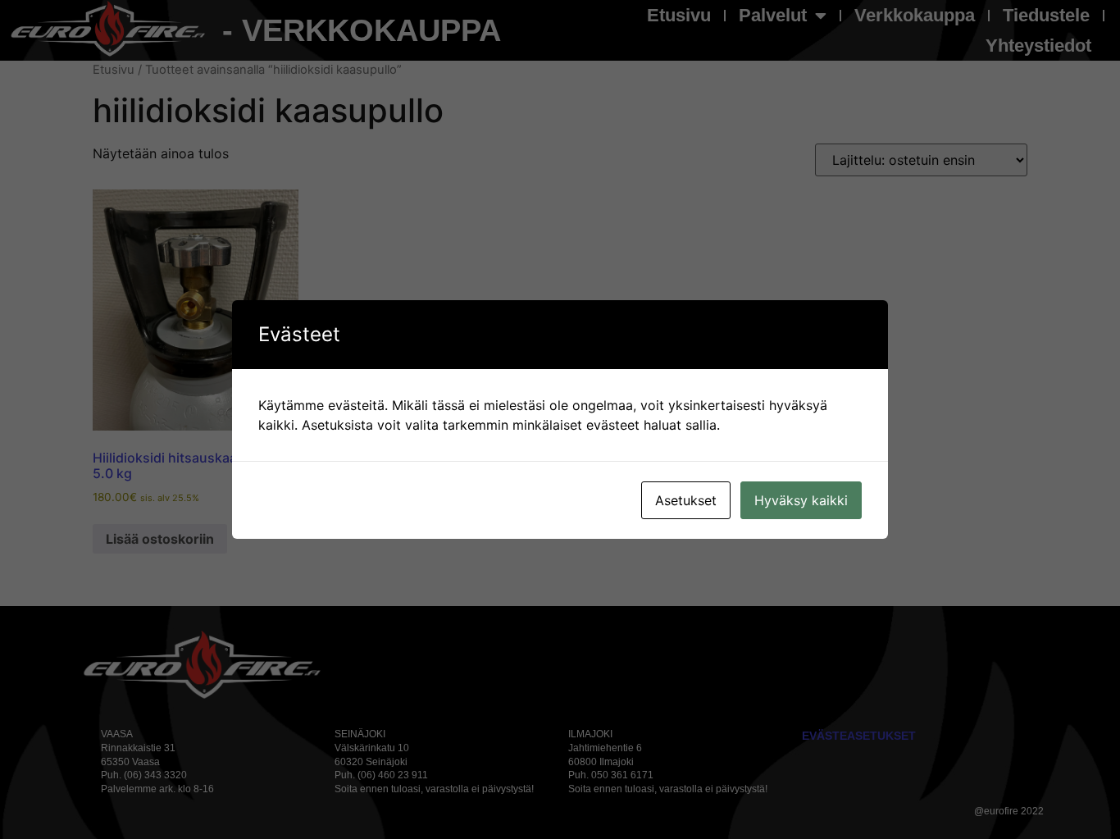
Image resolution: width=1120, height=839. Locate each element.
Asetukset (686, 500)
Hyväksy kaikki (801, 500)
